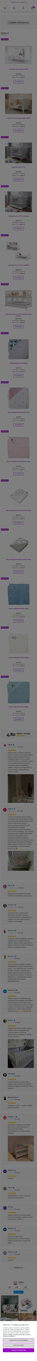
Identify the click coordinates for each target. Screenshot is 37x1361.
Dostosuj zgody (18, 1345)
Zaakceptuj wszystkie (18, 1350)
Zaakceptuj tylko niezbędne (18, 1340)
